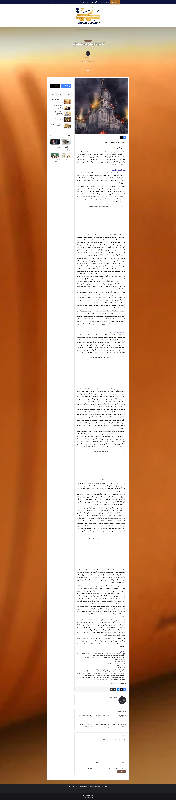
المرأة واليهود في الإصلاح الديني (86, 724)
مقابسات (102, 2)
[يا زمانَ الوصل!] (66, 155)
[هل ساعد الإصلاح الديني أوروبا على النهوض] (101, 719)
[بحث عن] (51, 2)
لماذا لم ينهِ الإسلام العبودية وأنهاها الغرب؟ (57, 100)
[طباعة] (111, 689)
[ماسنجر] (118, 689)
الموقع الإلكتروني (97, 762)
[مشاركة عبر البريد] (114, 689)
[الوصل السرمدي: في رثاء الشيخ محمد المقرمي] (67, 113)
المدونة (59, 2)
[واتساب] (84, 797)
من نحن (64, 2)
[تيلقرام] (85, 797)
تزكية (84, 2)
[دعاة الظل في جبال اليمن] (67, 119)
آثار (91, 2)
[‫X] (121, 137)
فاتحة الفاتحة (57, 159)
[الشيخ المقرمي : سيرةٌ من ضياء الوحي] (67, 107)
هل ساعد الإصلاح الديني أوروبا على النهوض (102, 725)
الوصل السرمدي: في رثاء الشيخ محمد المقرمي (56, 112)
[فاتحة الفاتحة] (55, 155)
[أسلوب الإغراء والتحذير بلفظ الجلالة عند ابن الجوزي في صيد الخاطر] (66, 142)
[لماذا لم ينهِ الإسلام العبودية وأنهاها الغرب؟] (67, 101)
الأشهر (69, 94)
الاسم (125, 756)
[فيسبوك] (124, 137)
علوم (88, 2)
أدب (96, 2)
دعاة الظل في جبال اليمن (57, 118)
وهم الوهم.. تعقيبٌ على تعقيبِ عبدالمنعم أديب (56, 124)
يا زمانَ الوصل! (68, 159)
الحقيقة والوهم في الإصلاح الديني (114, 683)
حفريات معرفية (114, 2)
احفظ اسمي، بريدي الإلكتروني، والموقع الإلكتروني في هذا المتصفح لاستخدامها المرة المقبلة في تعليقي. (106, 768)
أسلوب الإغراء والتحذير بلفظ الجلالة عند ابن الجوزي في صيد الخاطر (66, 147)
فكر (107, 2)
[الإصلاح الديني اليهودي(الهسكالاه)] (118, 719)
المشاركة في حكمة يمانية (88, 795)
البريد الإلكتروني (123, 762)
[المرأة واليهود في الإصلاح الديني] (84, 719)
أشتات (79, 2)
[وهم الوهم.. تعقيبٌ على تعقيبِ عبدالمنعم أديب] (67, 126)
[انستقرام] (87, 797)
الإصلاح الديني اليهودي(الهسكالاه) (119, 724)
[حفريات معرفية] (88, 15)
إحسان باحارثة (88, 57)
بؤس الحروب (57, 146)
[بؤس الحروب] (55, 142)
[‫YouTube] (89, 797)
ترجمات (69, 2)
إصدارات (74, 2)
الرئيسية (122, 2)
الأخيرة (60, 94)
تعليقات (52, 94)
